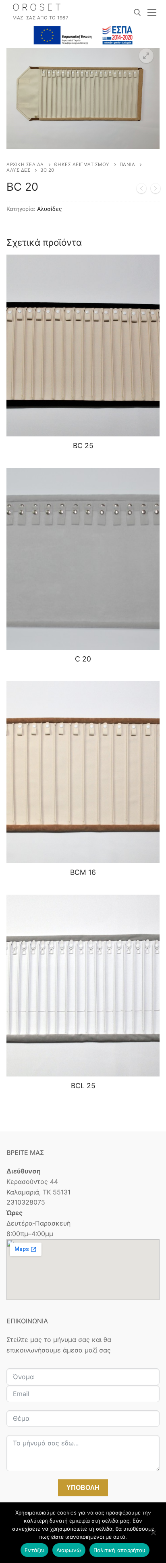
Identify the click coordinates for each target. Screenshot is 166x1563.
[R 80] (141, 189)
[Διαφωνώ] (153, 1535)
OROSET (37, 7)
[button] (146, 55)
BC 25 (83, 445)
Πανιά (127, 164)
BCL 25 (83, 1085)
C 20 (83, 659)
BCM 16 (83, 872)
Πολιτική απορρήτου (119, 1550)
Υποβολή (83, 1487)
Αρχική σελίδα (25, 164)
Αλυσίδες (18, 170)
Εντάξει (34, 1550)
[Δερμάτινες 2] (155, 189)
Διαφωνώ (68, 1550)
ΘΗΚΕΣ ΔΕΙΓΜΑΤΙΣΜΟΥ (82, 164)
